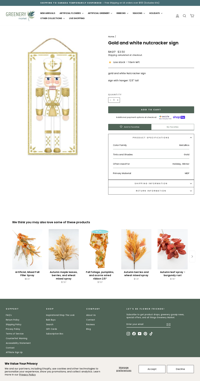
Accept (152, 369)
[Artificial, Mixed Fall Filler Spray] (27, 249)
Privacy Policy (27, 374)
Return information (151, 191)
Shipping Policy (13, 324)
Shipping (112, 55)
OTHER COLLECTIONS (51, 18)
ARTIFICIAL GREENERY (99, 13)
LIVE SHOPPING (77, 18)
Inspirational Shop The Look (60, 315)
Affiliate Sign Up (14, 352)
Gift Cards (51, 329)
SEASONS (138, 13)
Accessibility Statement (18, 343)
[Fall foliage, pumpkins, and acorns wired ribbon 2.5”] (100, 249)
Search (49, 324)
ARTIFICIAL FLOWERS (70, 13)
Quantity (115, 94)
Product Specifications (151, 137)
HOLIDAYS (154, 13)
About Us (91, 315)
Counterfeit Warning (16, 338)
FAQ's (9, 315)
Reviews (90, 324)
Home (111, 36)
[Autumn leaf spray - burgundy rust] (173, 249)
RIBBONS (121, 13)
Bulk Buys (51, 319)
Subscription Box (54, 333)
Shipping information (151, 183)
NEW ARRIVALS (47, 13)
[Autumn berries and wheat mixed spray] (136, 249)
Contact (10, 347)
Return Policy (12, 319)
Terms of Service (15, 333)
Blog (88, 329)
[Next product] (192, 256)
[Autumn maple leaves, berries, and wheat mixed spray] (64, 249)
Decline (180, 369)
